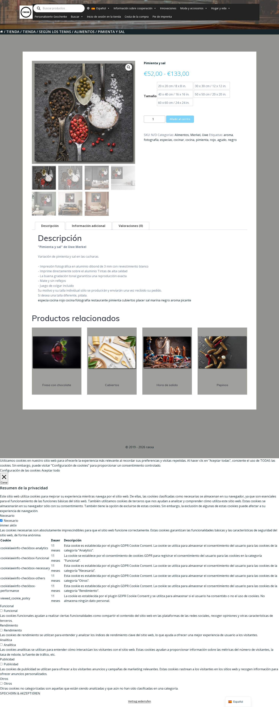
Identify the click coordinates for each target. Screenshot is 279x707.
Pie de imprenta (162, 16)
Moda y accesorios (191, 8)
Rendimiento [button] (9, 625)
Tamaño (150, 96)
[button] (128, 67)
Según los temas (55, 31)
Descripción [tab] (50, 226)
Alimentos (84, 31)
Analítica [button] (6, 640)
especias (166, 140)
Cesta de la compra (137, 16)
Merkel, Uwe (199, 135)
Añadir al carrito (180, 119)
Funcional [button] (7, 606)
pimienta (202, 140)
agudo (221, 140)
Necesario (11, 521)
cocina (189, 140)
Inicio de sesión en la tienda (104, 16)
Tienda (12, 31)
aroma (228, 135)
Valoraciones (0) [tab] (131, 226)
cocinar (179, 140)
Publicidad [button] (7, 659)
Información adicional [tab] (88, 226)
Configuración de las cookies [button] (20, 470)
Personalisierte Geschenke (51, 16)
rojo (213, 140)
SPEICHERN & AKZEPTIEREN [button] (20, 693)
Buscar (75, 16)
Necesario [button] (7, 516)
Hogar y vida (218, 8)
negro (232, 140)
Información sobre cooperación (132, 8)
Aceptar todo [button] (51, 470)
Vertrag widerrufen (139, 701)
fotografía (151, 140)
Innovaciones (168, 8)
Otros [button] (4, 679)
